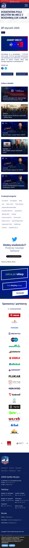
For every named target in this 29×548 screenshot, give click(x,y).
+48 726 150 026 (7, 495)
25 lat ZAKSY (5, 200)
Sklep (18, 470)
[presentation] (1, 443)
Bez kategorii (13, 200)
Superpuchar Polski (7, 224)
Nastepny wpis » (22, 74)
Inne (3, 204)
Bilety (3, 32)
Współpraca (12, 470)
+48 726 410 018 (21, 495)
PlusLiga (14, 214)
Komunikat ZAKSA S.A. (7, 210)
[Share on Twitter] (6, 68)
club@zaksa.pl (8, 484)
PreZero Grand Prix (6, 217)
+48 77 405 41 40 (7, 506)
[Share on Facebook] (2, 68)
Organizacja (9, 535)
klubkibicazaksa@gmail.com (14, 520)
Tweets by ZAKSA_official (8, 262)
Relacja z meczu (6, 221)
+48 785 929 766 (10, 500)
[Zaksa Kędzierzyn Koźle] (3, 8)
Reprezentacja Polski (17, 221)
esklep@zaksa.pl (12, 522)
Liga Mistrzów (18, 210)
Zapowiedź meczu (13, 227)
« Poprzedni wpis (7, 74)
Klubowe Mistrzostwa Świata (9, 207)
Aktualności (4, 468)
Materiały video (5, 214)
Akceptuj (5, 545)
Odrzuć (12, 545)
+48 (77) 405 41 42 (9, 482)
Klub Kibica (4, 470)
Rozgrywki (18, 468)
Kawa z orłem (9, 204)
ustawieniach (4, 542)
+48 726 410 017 (21, 502)
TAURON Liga (17, 224)
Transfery (4, 227)
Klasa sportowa (19, 204)
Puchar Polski (17, 217)
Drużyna (11, 468)
